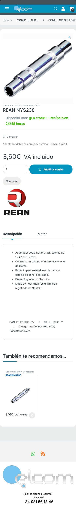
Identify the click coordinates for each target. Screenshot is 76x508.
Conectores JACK (12, 105)
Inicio (6, 20)
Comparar (12, 136)
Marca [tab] (42, 234)
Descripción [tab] (12, 234)
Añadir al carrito (53, 169)
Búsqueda (56, 9)
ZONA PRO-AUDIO (27, 20)
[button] (69, 37)
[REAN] (16, 202)
